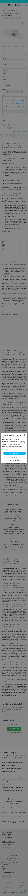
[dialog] (14, 448)
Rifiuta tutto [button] (14, 457)
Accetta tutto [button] (14, 453)
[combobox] (24, 435)
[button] (14, 460)
